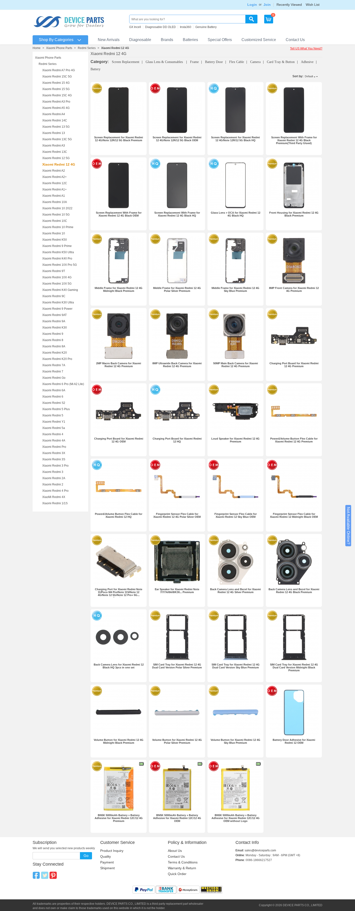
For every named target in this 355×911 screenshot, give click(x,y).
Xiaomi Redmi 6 (52, 396)
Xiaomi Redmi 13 (53, 133)
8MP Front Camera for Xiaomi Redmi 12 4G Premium (294, 289)
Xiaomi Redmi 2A (53, 478)
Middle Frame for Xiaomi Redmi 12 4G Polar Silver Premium (177, 289)
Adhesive (307, 62)
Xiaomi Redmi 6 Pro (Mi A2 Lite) (63, 384)
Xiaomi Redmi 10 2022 (57, 208)
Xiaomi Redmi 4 (52, 434)
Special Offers (220, 40)
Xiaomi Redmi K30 (54, 327)
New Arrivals (109, 40)
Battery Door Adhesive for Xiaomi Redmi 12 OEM (294, 741)
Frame (194, 62)
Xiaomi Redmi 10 (53, 233)
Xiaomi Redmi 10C (54, 221)
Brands (167, 40)
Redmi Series (87, 48)
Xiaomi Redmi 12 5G (56, 158)
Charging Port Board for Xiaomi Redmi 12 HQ (177, 440)
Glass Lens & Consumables (165, 62)
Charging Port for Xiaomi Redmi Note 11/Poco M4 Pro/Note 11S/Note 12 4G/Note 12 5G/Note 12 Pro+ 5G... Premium (118, 593)
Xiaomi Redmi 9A (53, 321)
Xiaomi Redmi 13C (54, 152)
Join (267, 5)
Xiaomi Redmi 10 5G (56, 214)
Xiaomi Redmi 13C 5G (57, 139)
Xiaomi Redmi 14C (54, 120)
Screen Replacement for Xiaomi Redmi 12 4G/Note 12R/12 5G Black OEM (177, 139)
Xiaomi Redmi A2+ (54, 177)
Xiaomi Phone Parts (59, 48)
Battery (95, 69)
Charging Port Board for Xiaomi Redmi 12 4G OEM (118, 440)
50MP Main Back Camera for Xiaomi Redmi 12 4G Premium (235, 365)
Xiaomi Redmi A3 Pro (56, 101)
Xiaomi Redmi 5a (53, 428)
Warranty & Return (182, 868)
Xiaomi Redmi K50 (54, 239)
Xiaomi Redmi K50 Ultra (58, 252)
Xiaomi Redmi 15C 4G (57, 95)
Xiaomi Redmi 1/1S (55, 503)
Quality (105, 856)
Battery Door (214, 62)
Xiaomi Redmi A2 (53, 170)
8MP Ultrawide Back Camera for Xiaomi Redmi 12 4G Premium (177, 365)
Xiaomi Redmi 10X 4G (56, 277)
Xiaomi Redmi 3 (52, 472)
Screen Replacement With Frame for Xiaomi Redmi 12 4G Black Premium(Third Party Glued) (294, 140)
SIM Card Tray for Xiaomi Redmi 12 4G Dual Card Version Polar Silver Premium (177, 666)
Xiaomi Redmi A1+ (54, 189)
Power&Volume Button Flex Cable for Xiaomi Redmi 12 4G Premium (294, 440)
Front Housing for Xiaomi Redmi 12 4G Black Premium (294, 214)
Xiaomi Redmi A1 (53, 195)
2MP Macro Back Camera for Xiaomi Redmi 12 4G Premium (118, 365)
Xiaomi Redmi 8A (53, 346)
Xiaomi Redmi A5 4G (56, 108)
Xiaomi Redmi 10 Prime (57, 227)
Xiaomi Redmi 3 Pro (55, 465)
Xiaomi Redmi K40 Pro (57, 258)
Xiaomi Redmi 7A (53, 365)
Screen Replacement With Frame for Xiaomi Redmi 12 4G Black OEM (119, 214)
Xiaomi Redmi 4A (53, 440)
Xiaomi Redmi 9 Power (57, 308)
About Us (175, 851)
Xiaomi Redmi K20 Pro (57, 359)
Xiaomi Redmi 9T (53, 271)
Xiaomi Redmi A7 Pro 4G (58, 70)
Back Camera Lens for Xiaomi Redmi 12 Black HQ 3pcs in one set (119, 666)
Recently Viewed (289, 5)
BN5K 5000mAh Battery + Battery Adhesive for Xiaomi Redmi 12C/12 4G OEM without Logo (236, 818)
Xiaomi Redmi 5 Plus (56, 409)
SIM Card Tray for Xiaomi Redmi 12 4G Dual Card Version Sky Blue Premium (236, 666)
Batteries (190, 40)
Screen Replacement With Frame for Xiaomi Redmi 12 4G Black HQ (177, 214)
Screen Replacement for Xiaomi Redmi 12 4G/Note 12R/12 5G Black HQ (235, 139)
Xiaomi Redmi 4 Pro (55, 490)
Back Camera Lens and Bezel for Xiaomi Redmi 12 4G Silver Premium (235, 591)
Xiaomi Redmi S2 (53, 403)
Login (252, 5)
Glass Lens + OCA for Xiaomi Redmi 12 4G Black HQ (235, 214)
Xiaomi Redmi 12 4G (58, 164)
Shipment (107, 868)
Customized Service (258, 40)
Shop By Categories (56, 40)
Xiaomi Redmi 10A (54, 202)
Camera (255, 62)
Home (37, 48)
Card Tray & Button (281, 62)
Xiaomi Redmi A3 (53, 145)
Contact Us (295, 40)
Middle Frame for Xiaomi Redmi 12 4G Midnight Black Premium (118, 289)
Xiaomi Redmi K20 (54, 352)
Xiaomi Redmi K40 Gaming (60, 290)
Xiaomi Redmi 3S (53, 459)
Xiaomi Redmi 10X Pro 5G (59, 264)
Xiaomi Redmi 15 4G (56, 82)
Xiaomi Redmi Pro (54, 446)
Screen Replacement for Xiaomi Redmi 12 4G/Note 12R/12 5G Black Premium (118, 139)
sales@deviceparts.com (260, 850)
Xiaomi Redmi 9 (52, 334)
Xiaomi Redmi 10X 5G (56, 283)
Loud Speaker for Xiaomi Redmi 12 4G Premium (235, 440)
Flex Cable (236, 62)
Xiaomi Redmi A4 (53, 114)
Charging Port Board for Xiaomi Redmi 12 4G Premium (294, 365)
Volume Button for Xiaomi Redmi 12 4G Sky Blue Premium (235, 741)
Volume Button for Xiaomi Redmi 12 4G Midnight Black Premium (118, 741)
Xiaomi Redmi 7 (52, 371)
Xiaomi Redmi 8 (52, 340)
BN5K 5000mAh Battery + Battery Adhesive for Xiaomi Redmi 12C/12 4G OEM (177, 818)
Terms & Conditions (183, 862)
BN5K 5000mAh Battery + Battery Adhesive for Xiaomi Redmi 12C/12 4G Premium (119, 818)
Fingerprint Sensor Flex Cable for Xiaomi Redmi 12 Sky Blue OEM (235, 515)
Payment (107, 862)
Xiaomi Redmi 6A (53, 390)
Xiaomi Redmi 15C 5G (57, 76)
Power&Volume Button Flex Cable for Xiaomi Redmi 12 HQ (118, 515)
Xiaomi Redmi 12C (54, 183)
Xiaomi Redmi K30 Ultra (58, 302)
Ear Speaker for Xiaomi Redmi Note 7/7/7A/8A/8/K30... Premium (177, 591)
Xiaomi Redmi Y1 (53, 421)
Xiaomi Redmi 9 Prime (57, 246)
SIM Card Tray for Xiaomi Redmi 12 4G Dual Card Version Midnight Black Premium (294, 667)
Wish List (313, 5)
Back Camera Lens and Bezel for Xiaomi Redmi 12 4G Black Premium (294, 591)
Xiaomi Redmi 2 (52, 484)
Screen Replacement (125, 62)
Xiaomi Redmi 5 (52, 415)
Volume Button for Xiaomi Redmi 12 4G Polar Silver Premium (177, 741)
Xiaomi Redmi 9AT (54, 315)
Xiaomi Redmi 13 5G (56, 126)
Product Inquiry (111, 851)
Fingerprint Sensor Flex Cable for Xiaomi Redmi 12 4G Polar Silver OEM (177, 515)
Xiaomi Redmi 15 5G (56, 89)
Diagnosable (140, 40)
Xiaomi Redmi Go (53, 377)
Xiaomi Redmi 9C (53, 296)
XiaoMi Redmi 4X (53, 497)
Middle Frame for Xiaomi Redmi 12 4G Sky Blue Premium (235, 289)
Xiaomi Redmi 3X (53, 453)
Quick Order (177, 874)
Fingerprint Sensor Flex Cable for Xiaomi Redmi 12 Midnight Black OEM (294, 515)
